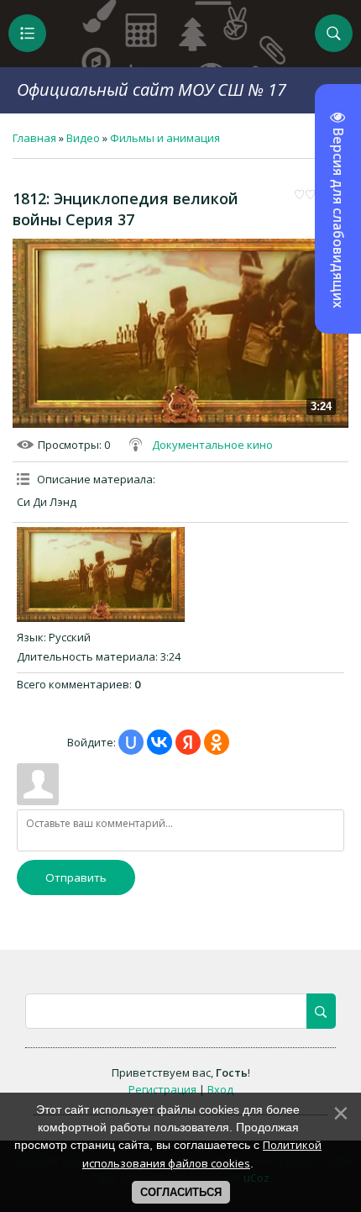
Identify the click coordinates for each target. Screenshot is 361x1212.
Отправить (76, 877)
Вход (220, 1089)
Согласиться (181, 1192)
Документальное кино (212, 444)
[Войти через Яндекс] (188, 742)
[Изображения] (101, 574)
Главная (34, 137)
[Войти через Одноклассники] (216, 742)
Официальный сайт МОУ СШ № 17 (151, 89)
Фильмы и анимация (165, 137)
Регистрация (162, 1089)
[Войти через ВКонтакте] (159, 742)
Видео (83, 137)
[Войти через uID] (131, 742)
